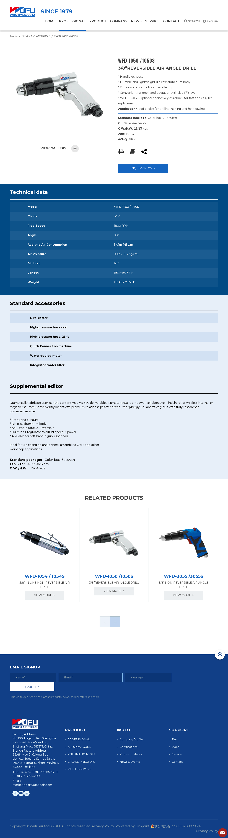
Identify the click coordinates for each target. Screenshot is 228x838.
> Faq (173, 739)
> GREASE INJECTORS (80, 761)
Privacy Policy (207, 831)
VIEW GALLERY (53, 148)
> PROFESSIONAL (77, 739)
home (50, 21)
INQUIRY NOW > (143, 168)
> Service (175, 754)
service (152, 21)
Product (26, 36)
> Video (174, 747)
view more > (44, 595)
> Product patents (129, 754)
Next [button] (115, 621)
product (98, 21)
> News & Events (128, 761)
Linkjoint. (143, 826)
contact (171, 21)
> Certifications (127, 747)
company (118, 21)
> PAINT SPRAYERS (78, 769)
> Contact (176, 761)
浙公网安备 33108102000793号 (177, 826)
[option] (44, 557)
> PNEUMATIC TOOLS (80, 754)
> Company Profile (130, 739)
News (136, 21)
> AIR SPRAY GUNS (78, 747)
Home (13, 36)
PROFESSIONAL (72, 21)
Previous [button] (105, 621)
